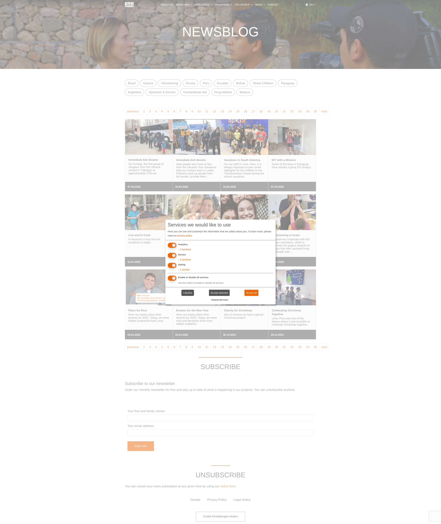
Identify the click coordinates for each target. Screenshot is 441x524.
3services (184, 249)
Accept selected (219, 292)
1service (184, 269)
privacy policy (184, 235)
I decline (187, 292)
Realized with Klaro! (219, 300)
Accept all (251, 292)
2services (184, 259)
